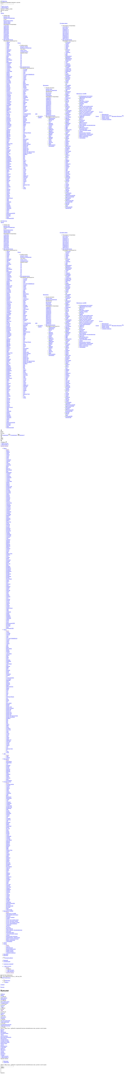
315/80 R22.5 (66, 37)
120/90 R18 (48, 103)
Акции (2, 1044)
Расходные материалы (6, 1037)
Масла (2, 1014)
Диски (7, 632)
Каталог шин (7, 16)
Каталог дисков (24, 46)
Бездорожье (48, 92)
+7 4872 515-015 (4, 6)
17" (21, 59)
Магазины (3, 1049)
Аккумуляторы (4, 1035)
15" (21, 56)
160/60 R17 (48, 105)
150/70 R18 (48, 111)
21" (21, 64)
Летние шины (7, 23)
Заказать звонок (4, 446)
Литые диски (23, 50)
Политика (3, 1053)
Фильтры (3, 1018)
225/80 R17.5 (66, 29)
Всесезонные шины (8, 20)
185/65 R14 (6, 27)
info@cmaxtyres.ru (6, 977)
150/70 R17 (48, 100)
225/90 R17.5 (66, 30)
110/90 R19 (48, 104)
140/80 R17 (48, 99)
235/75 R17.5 (66, 32)
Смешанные (49, 95)
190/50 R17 (48, 108)
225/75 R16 (65, 28)
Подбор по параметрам (9, 18)
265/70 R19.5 (66, 34)
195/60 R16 (6, 29)
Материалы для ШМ (11, 913)
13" (21, 54)
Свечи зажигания (5, 1022)
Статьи (2, 1051)
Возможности (4, 1046)
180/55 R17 (48, 106)
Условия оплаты (4, 1039)
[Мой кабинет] (1, 11)
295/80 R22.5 (66, 35)
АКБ (7, 756)
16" (21, 58)
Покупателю (4, 1038)
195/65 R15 (6, 30)
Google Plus (6, 1062)
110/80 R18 (48, 101)
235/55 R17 (6, 37)
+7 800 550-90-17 (5, 7)
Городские (48, 94)
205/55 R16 (6, 32)
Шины (7, 450)
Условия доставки (5, 1041)
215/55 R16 (6, 33)
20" (21, 63)
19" (21, 61)
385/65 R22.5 (66, 38)
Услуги (8, 946)
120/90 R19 (48, 114)
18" (21, 60)
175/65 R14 (6, 25)
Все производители (8, 39)
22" (21, 65)
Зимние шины (7, 21)
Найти (2, 1067)
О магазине (3, 1047)
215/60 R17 (6, 34)
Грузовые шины (10, 784)
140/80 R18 (48, 110)
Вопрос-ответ (4, 1043)
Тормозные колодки (5, 1025)
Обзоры (2, 1052)
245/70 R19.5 (66, 33)
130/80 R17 (48, 98)
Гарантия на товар (5, 1042)
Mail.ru (6, 982)
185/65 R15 (6, 28)
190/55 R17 (48, 109)
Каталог (2, 1029)
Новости (3, 1048)
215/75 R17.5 (66, 27)
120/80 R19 (48, 113)
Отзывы (2, 1054)
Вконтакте (7, 980)
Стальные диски (24, 51)
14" (21, 55)
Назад (7, 449)
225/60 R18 (6, 35)
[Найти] (1, 5)
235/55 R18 (6, 38)
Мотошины (9, 761)
